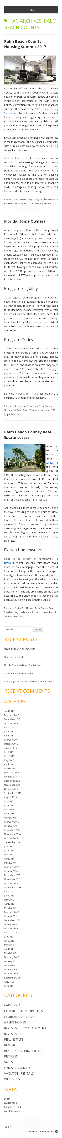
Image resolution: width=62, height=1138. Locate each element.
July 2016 (8, 752)
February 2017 (11, 739)
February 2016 (11, 772)
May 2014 (9, 854)
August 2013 (10, 891)
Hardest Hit (10, 410)
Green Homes (15, 1022)
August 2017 (10, 727)
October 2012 (11, 928)
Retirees (11, 1056)
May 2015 (9, 809)
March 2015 (10, 817)
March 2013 (10, 907)
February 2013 (11, 912)
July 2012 (8, 936)
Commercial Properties (23, 1011)
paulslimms (45, 203)
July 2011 (8, 985)
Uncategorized (17, 1068)
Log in (7, 1098)
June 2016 (9, 756)
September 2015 (12, 793)
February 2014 (11, 866)
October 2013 (11, 883)
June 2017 (9, 731)
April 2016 (9, 764)
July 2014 (8, 846)
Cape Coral (13, 1005)
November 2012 (12, 924)
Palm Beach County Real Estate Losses (27, 434)
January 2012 (11, 961)
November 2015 (12, 784)
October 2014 (11, 838)
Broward (9, 562)
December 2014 (12, 829)
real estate (25, 612)
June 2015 (9, 805)
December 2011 (12, 965)
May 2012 (9, 944)
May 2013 (9, 899)
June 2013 (9, 895)
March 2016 (10, 768)
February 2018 (11, 715)
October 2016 (11, 743)
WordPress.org (12, 1111)
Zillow (49, 462)
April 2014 (9, 858)
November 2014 (12, 834)
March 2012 (10, 953)
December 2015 (12, 780)
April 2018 (9, 711)
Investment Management (25, 1028)
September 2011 (12, 977)
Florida (48, 406)
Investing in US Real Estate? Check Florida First (28, 681)
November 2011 (12, 969)
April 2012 (9, 948)
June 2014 (9, 850)
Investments (14, 1034)
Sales (8, 1062)
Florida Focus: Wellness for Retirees (22, 665)
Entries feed (10, 1102)
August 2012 (10, 932)
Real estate (20, 199)
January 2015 (11, 825)
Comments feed (12, 1106)
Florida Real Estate (24, 608)
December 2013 (12, 875)
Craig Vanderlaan (42, 199)
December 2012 (12, 920)
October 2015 (11, 788)
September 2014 (12, 842)
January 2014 (11, 871)
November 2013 (12, 879)
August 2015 (10, 797)
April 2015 (9, 813)
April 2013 (9, 903)
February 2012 (11, 957)
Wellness (12, 1079)
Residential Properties (26, 406)
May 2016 (9, 760)
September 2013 (12, 887)
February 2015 (11, 821)
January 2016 (11, 776)
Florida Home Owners (24, 221)
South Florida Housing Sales (18, 673)
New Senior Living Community (19, 648)
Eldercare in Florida (14, 656)
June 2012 (9, 940)
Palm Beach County (27, 410)
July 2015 (8, 801)
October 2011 (11, 973)
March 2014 (10, 862)
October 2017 (11, 723)
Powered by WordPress (41, 1131)
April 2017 (9, 735)
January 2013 (11, 916)
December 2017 (12, 719)
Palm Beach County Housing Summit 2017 (25, 44)
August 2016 (10, 747)
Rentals (11, 1045)
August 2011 (10, 981)
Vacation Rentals (19, 1073)
